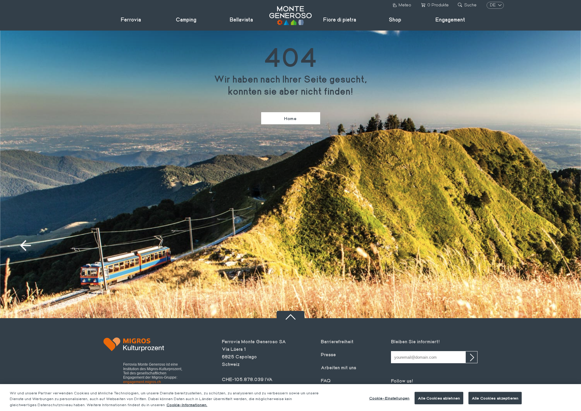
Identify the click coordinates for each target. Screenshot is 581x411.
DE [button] (493, 4)
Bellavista (241, 19)
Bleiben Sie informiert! (415, 341)
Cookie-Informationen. (186, 404)
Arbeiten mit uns (338, 367)
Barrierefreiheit (337, 341)
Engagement (450, 19)
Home (290, 118)
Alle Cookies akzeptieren (495, 397)
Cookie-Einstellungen (389, 397)
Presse (328, 354)
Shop (395, 19)
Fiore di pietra (339, 19)
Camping (186, 19)
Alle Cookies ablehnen (439, 397)
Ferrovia (131, 19)
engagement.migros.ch (142, 382)
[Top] (290, 314)
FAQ (326, 380)
